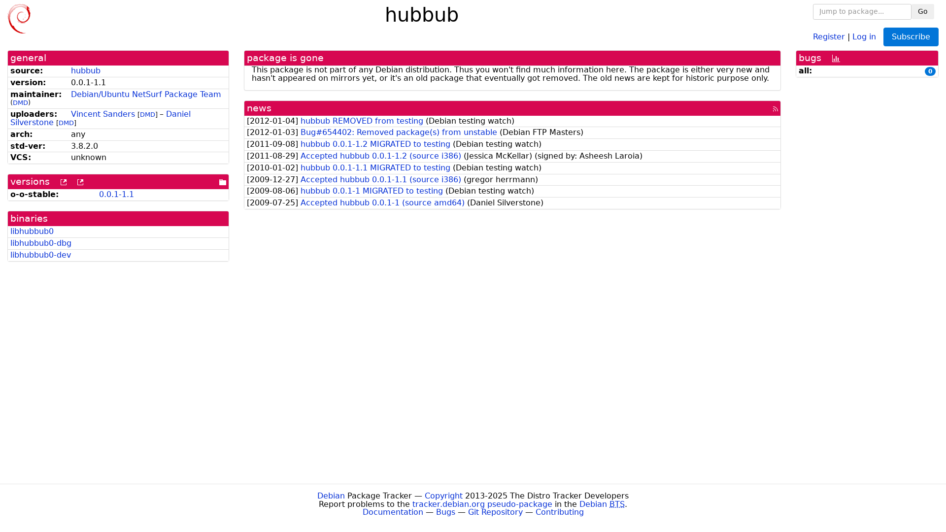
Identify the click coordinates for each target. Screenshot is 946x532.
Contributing (560, 512)
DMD (20, 102)
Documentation (393, 512)
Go (923, 11)
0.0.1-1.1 (116, 194)
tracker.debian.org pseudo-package (482, 504)
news (259, 108)
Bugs (445, 512)
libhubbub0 (32, 231)
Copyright (444, 495)
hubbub (86, 70)
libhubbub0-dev (40, 255)
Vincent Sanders (103, 114)
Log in (864, 36)
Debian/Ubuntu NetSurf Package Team (146, 94)
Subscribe (911, 36)
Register (829, 36)
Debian (331, 495)
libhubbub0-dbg (40, 243)
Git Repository (495, 512)
